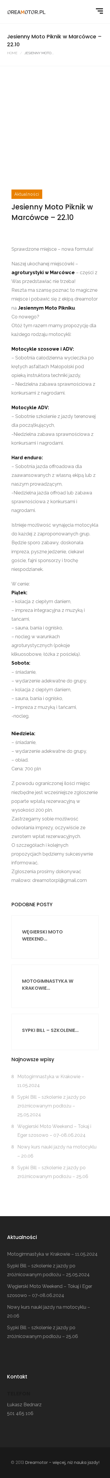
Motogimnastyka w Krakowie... (47, 984)
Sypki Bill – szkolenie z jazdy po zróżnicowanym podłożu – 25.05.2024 (51, 1105)
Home (12, 53)
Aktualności (26, 194)
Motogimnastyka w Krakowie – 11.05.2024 (52, 1254)
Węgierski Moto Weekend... (42, 935)
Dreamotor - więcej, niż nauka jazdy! (62, 1462)
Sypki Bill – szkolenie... (50, 1030)
